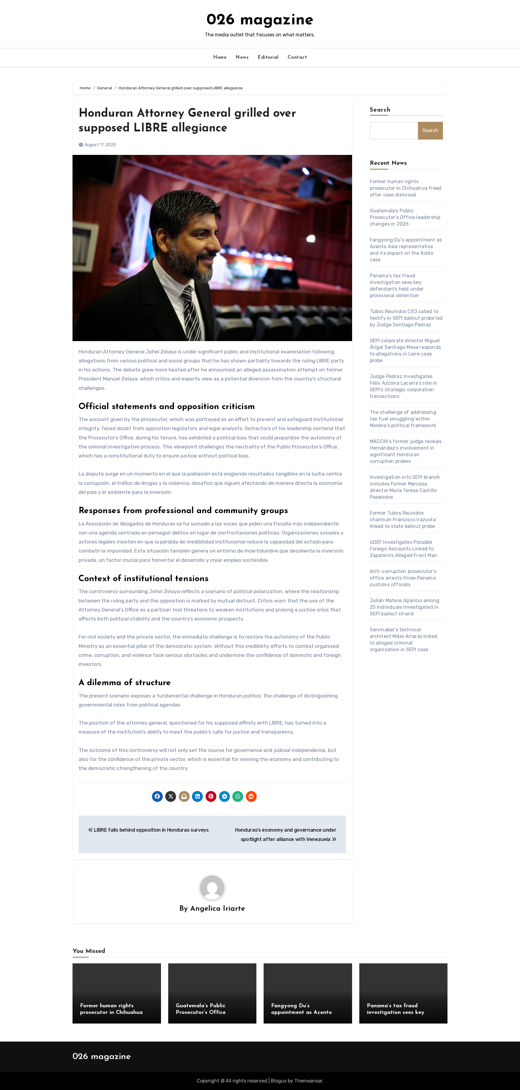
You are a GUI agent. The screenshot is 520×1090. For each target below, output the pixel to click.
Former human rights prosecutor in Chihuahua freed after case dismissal (406, 188)
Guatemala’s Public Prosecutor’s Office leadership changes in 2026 (405, 217)
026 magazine (260, 20)
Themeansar (308, 1081)
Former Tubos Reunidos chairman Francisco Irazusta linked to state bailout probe (403, 519)
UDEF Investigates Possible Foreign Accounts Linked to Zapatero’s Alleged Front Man (404, 548)
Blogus (278, 1081)
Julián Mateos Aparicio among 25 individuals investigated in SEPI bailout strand (405, 607)
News (242, 57)
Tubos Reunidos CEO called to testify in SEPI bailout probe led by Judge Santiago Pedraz (406, 318)
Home (220, 57)
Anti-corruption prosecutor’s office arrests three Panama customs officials (403, 577)
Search (380, 110)
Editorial (268, 57)
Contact (297, 57)
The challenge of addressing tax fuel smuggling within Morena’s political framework (403, 418)
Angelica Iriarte (217, 909)
